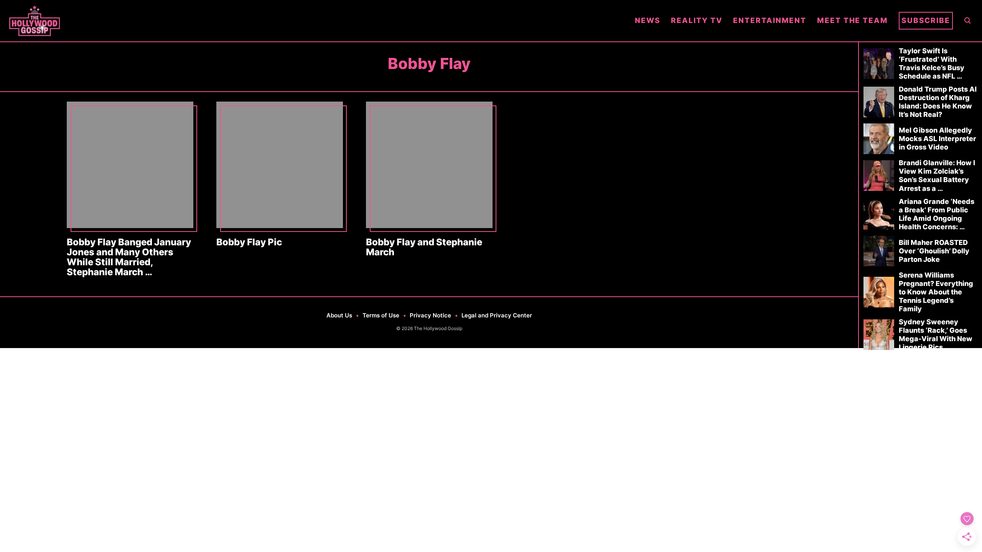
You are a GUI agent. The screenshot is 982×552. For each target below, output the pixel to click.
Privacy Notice (430, 315)
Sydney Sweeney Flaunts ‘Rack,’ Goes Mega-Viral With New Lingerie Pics (935, 334)
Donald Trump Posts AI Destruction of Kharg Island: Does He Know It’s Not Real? (938, 101)
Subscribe (925, 20)
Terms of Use (380, 315)
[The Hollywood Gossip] (316, 20)
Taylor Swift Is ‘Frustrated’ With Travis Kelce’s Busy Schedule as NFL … (931, 63)
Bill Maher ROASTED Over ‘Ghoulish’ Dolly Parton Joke (934, 250)
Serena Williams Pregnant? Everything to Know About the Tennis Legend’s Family (936, 292)
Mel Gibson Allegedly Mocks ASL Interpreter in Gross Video (937, 138)
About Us (339, 315)
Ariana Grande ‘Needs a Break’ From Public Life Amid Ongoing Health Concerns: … (936, 214)
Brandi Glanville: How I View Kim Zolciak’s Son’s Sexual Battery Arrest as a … (937, 175)
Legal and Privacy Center (496, 315)
